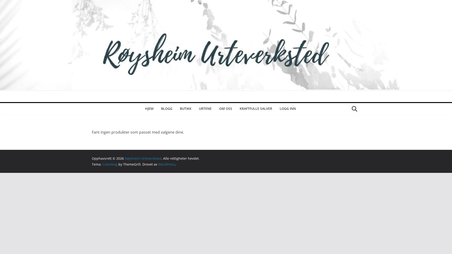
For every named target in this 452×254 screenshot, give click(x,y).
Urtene (205, 108)
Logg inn (288, 108)
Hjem (149, 108)
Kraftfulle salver (256, 108)
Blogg (166, 108)
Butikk (185, 108)
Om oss (225, 108)
